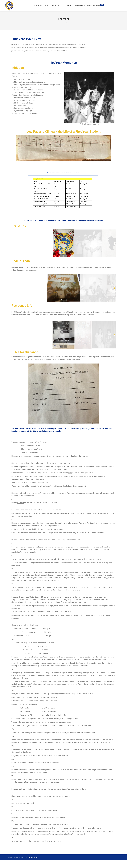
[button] (12, 243)
